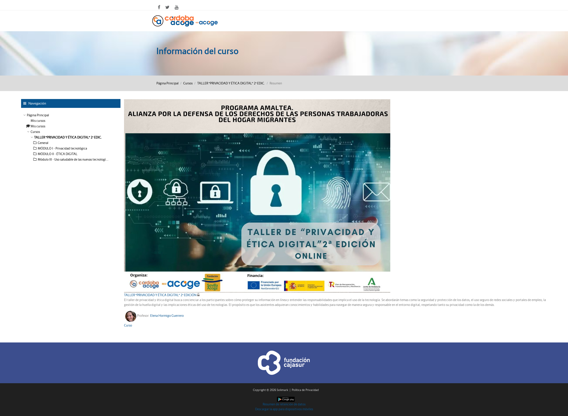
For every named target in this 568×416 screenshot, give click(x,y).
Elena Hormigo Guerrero (167, 316)
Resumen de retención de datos (284, 404)
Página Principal (167, 83)
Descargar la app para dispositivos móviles (284, 409)
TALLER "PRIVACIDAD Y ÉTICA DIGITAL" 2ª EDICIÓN (160, 295)
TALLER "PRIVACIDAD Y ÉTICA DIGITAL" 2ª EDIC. (231, 83)
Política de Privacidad (305, 390)
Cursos (188, 83)
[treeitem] (70, 137)
